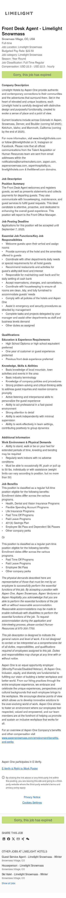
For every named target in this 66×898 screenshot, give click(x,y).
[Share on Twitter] (13, 839)
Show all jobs (8, 883)
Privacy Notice (32, 797)
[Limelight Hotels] (19, 13)
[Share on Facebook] (8, 839)
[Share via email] (18, 839)
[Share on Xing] (22, 839)
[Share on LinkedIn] (3, 839)
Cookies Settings (32, 802)
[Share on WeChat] (27, 839)
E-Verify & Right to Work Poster (20, 768)
